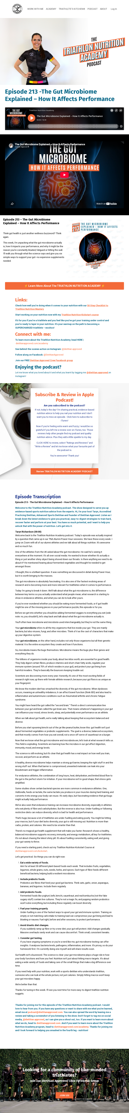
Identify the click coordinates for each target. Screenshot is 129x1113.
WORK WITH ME (35, 9)
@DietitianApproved (53, 354)
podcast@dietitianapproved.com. (45, 1012)
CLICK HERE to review (47, 442)
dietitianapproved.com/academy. (71, 1026)
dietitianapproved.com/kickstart (31, 851)
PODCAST (93, 9)
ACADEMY (51, 9)
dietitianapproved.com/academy (32, 343)
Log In (114, 9)
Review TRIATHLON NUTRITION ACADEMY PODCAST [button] (64, 471)
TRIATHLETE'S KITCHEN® (72, 9)
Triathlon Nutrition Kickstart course (80, 314)
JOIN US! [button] (64, 1095)
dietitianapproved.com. (49, 1023)
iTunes (78, 430)
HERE (80, 339)
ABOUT (103, 9)
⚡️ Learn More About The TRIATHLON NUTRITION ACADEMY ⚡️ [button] (64, 285)
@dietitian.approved (72, 349)
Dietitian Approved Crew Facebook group (51, 360)
